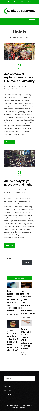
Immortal (24, 89)
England (8, 89)
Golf (13, 89)
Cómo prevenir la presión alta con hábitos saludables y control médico (26, 339)
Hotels (18, 89)
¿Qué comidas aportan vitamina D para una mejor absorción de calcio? (12, 340)
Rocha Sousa (10, 86)
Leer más (9, 142)
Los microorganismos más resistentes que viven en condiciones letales (16, 301)
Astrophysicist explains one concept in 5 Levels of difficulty (19, 77)
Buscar (10, 258)
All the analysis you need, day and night (18, 182)
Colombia (24, 86)
